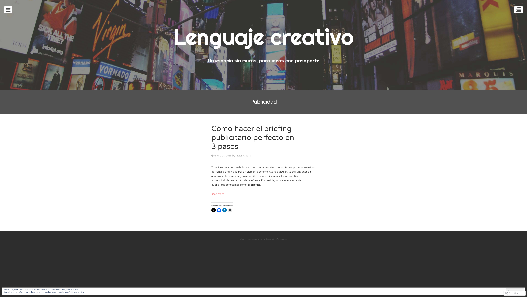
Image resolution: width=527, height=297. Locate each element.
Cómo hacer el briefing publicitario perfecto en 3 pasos (252, 137)
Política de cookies (76, 292)
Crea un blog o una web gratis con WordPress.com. (263, 239)
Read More (218, 194)
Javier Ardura (243, 155)
